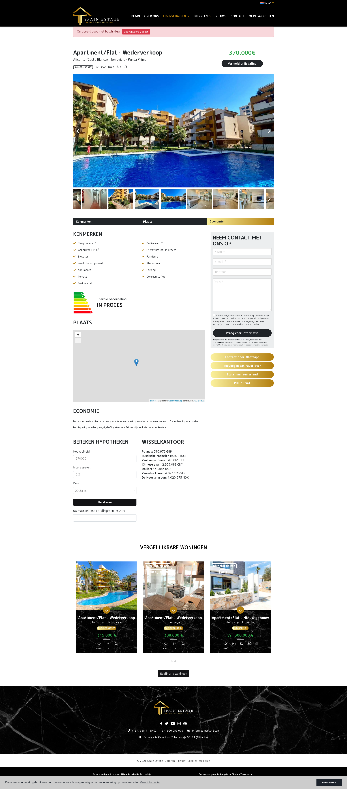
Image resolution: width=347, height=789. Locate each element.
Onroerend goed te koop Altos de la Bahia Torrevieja (122, 774)
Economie (217, 221)
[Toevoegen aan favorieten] (106, 610)
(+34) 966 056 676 (171, 730)
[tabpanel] (106, 608)
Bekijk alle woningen (173, 674)
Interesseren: (82, 467)
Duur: (76, 483)
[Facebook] (161, 724)
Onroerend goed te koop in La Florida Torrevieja (225, 774)
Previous (77, 130)
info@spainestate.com (205, 730)
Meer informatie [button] (150, 782)
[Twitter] (166, 724)
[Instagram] (179, 724)
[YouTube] (173, 724)
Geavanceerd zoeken (136, 31)
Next (269, 130)
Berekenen (105, 502)
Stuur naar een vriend (242, 374)
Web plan (204, 760)
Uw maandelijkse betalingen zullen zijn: (99, 511)
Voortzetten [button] (329, 782)
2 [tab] (175, 661)
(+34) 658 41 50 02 (144, 730)
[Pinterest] (185, 724)
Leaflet (153, 400)
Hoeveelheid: (82, 451)
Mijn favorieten (261, 16)
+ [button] (78, 334)
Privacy (181, 760)
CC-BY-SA (199, 400)
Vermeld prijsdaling (242, 64)
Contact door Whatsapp (242, 357)
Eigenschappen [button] (175, 16)
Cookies (192, 760)
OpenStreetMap (175, 400)
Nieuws (220, 16)
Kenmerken (83, 222)
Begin (135, 16)
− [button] (78, 340)
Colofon (170, 760)
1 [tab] (172, 661)
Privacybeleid (219, 321)
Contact (237, 16)
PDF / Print (242, 383)
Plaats (147, 222)
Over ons (151, 16)
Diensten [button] (201, 16)
